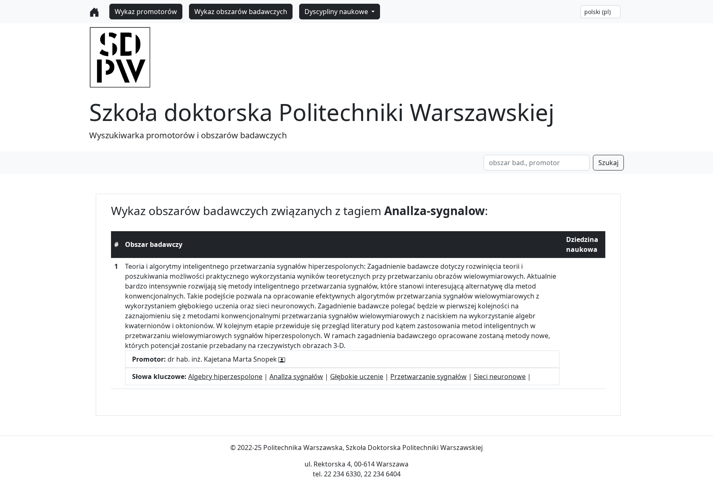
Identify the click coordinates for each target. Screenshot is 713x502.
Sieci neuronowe (500, 376)
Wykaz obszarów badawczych (240, 11)
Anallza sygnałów (296, 376)
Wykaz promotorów (146, 11)
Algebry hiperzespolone (225, 376)
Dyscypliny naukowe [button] (337, 11)
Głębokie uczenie (356, 376)
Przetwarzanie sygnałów (428, 376)
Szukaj (608, 162)
